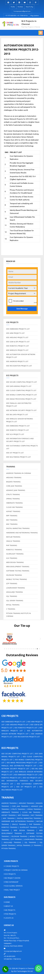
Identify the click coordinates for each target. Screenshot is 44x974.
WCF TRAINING (11, 520)
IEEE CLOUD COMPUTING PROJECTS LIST (21, 390)
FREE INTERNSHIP (11, 882)
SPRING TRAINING (13, 499)
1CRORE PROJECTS (12, 866)
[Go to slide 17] (37, 648)
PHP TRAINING (11, 545)
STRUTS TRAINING (13, 494)
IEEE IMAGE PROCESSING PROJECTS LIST (21, 399)
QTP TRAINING (11, 583)
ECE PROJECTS (10, 874)
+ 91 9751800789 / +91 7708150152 (16, 15)
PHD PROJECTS (10, 914)
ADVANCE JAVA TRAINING (15, 490)
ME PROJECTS (10, 910)
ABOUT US (9, 906)
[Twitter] (14, 2)
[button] (3, 638)
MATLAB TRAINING (13, 537)
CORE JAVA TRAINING (14, 486)
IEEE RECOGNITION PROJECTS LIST (19, 366)
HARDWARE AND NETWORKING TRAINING (22, 533)
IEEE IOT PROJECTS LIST (15, 453)
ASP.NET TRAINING (13, 511)
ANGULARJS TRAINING (14, 592)
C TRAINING (10, 609)
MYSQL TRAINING (12, 605)
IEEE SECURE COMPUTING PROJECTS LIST (21, 382)
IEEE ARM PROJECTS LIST (15, 333)
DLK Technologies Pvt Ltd (23, 971)
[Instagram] (30, 2)
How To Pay (29, 7)
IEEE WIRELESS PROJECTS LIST (17, 350)
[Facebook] (8, 2)
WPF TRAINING (11, 516)
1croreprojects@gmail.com (21, 11)
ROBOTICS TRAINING (14, 550)
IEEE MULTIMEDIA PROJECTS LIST (18, 457)
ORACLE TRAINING (13, 541)
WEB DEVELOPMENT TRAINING (17, 566)
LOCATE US (9, 918)
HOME (7, 902)
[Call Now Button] (5, 969)
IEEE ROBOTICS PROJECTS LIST (17, 346)
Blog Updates (34, 15)
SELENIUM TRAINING (14, 575)
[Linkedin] (19, 2)
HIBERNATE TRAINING (14, 503)
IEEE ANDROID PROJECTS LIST (17, 361)
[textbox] (19, 288)
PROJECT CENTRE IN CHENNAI (16, 870)
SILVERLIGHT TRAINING (14, 554)
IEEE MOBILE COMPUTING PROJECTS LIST (21, 395)
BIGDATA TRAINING (13, 482)
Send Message (22, 309)
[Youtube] (24, 2)
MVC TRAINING (11, 524)
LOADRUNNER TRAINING (15, 588)
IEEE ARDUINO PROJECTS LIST (17, 337)
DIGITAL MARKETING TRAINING (18, 528)
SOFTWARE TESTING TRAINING (17, 571)
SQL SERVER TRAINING (14, 600)
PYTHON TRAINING (8, 848)
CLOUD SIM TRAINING (14, 507)
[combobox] (22, 288)
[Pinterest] (35, 2)
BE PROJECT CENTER (12, 878)
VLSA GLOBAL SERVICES (14, 886)
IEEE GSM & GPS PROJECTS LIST (18, 342)
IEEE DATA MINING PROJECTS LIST (18, 386)
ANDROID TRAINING (9, 803)
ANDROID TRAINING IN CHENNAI (18, 473)
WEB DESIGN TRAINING (15, 562)
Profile (13, 7)
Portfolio (20, 7)
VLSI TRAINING (11, 558)
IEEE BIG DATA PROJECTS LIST (17, 414)
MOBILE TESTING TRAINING (16, 579)
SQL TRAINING (11, 596)
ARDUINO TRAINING (13, 477)
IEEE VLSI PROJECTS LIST (15, 434)
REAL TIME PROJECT (12, 890)
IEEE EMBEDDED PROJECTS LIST (18, 329)
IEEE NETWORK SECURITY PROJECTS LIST (21, 410)
